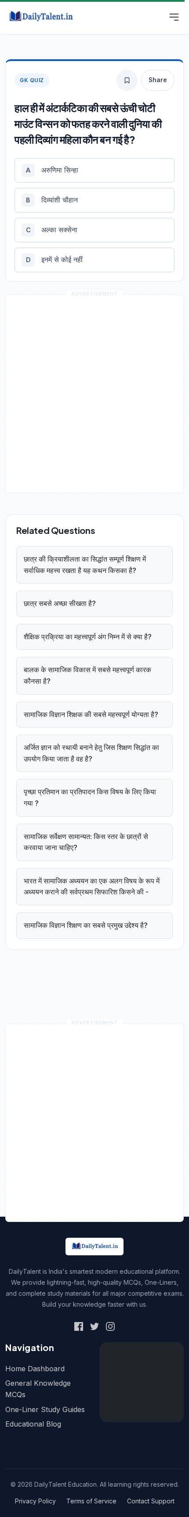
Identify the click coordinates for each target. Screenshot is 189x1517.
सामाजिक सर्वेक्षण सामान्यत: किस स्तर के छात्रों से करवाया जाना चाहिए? (86, 842)
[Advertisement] (94, 393)
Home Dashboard (35, 1368)
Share (158, 79)
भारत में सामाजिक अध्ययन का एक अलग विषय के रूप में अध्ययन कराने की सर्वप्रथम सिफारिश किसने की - (92, 886)
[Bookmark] (127, 80)
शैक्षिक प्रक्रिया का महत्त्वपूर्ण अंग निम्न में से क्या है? (88, 636)
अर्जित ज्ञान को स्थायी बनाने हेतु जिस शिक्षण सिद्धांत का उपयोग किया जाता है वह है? (91, 753)
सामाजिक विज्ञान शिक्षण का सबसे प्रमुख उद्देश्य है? (86, 925)
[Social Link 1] (78, 1326)
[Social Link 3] (110, 1326)
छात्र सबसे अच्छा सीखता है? (60, 603)
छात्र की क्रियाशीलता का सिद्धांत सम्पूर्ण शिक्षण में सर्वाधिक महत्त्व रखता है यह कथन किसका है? (85, 565)
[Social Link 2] (94, 1326)
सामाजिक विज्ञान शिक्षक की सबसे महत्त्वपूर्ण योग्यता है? (91, 714)
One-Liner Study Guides (45, 1409)
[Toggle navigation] (174, 17)
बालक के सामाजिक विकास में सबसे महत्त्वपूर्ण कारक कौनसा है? (87, 675)
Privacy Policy (35, 1501)
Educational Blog (33, 1424)
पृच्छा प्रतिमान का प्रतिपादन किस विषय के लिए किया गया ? (90, 797)
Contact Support (150, 1501)
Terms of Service (91, 1501)
